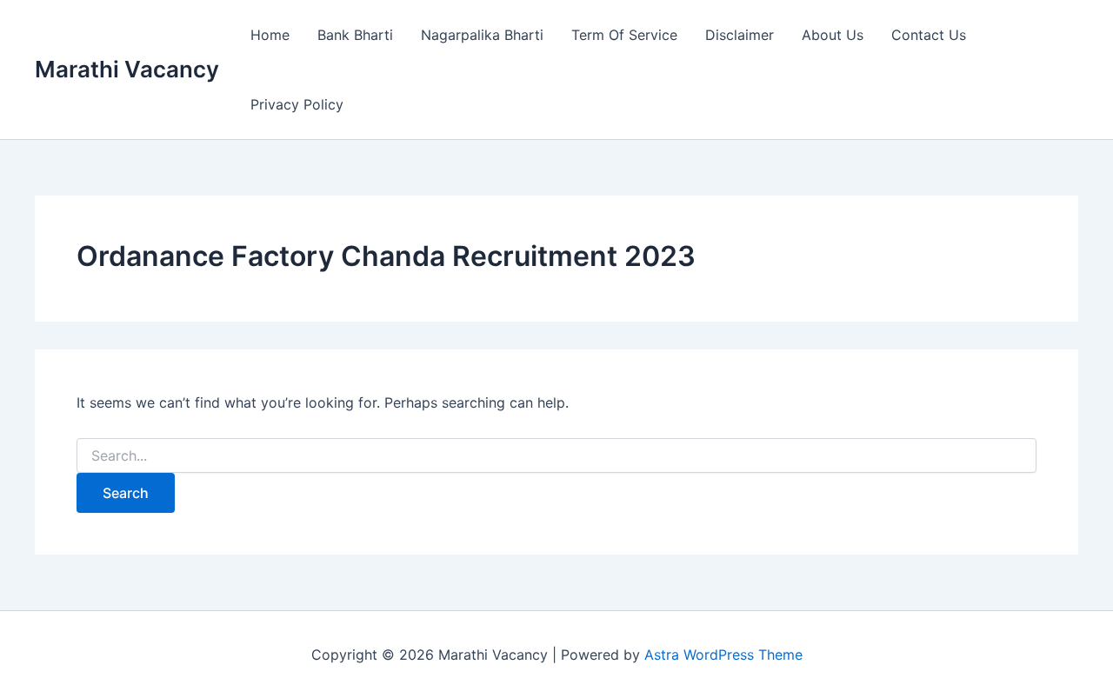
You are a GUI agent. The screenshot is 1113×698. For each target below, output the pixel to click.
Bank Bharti (355, 34)
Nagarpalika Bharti (482, 34)
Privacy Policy (296, 104)
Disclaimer (739, 34)
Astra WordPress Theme (723, 654)
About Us (832, 34)
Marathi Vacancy (127, 69)
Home (270, 34)
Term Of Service (624, 34)
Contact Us (928, 34)
